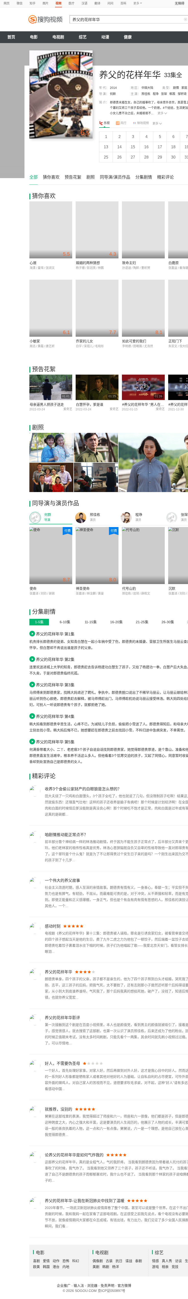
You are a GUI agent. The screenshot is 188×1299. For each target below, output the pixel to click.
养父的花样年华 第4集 (55, 716)
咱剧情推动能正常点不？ (66, 835)
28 (146, 157)
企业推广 (63, 1286)
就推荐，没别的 (58, 1109)
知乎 (32, 3)
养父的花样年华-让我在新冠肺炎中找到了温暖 (84, 1201)
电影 (34, 37)
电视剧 (58, 37)
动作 (56, 1261)
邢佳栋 (145, 94)
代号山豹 (129, 588)
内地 (65, 1267)
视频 (58, 3)
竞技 (175, 1267)
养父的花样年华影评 (62, 1018)
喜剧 (36, 1261)
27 (133, 157)
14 (119, 147)
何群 (113, 94)
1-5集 (39, 622)
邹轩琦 (182, 94)
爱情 (46, 1261)
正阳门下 (175, 341)
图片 (45, 3)
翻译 (97, 3)
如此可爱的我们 (134, 341)
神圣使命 (83, 588)
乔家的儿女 (84, 341)
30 (173, 157)
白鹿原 (173, 263)
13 (106, 147)
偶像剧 (98, 1261)
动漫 (105, 37)
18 (173, 147)
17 (160, 147)
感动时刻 (52, 926)
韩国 (46, 1267)
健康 (128, 37)
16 (146, 147)
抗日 (119, 1261)
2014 (113, 88)
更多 (161, 113)
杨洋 (115, 1267)
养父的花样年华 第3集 (55, 685)
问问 (110, 3)
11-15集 (91, 622)
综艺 (83, 37)
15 (133, 147)
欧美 (36, 1267)
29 (160, 157)
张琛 (164, 94)
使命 (33, 588)
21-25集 (142, 622)
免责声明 (107, 1286)
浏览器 (92, 1286)
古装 (109, 1261)
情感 (155, 1261)
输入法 (79, 1286)
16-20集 (116, 622)
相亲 (165, 1267)
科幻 (75, 1261)
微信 (20, 3)
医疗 (71, 3)
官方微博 (124, 1286)
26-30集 (168, 622)
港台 (56, 1267)
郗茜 (172, 94)
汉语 (84, 3)
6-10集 (65, 622)
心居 (33, 263)
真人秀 (167, 1261)
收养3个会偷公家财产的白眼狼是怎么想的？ (83, 789)
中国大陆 (147, 88)
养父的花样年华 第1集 (55, 634)
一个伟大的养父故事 (62, 880)
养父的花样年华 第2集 (55, 659)
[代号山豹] (143, 555)
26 (119, 157)
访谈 (178, 1261)
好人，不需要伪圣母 (62, 1063)
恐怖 (65, 1261)
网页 (7, 3)
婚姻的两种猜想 (88, 263)
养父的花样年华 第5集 (55, 742)
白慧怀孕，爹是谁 (89, 404)
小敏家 (35, 341)
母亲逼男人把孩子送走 (47, 404)
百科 (123, 3)
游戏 (155, 1267)
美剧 (96, 1267)
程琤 (156, 94)
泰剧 (138, 1261)
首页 (11, 37)
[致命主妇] (143, 229)
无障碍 (179, 3)
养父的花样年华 (58, 972)
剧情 (176, 88)
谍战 (128, 1261)
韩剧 (105, 1267)
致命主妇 (129, 263)
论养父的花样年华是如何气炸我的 (74, 1155)
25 (106, 157)
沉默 (171, 588)
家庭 (184, 88)
